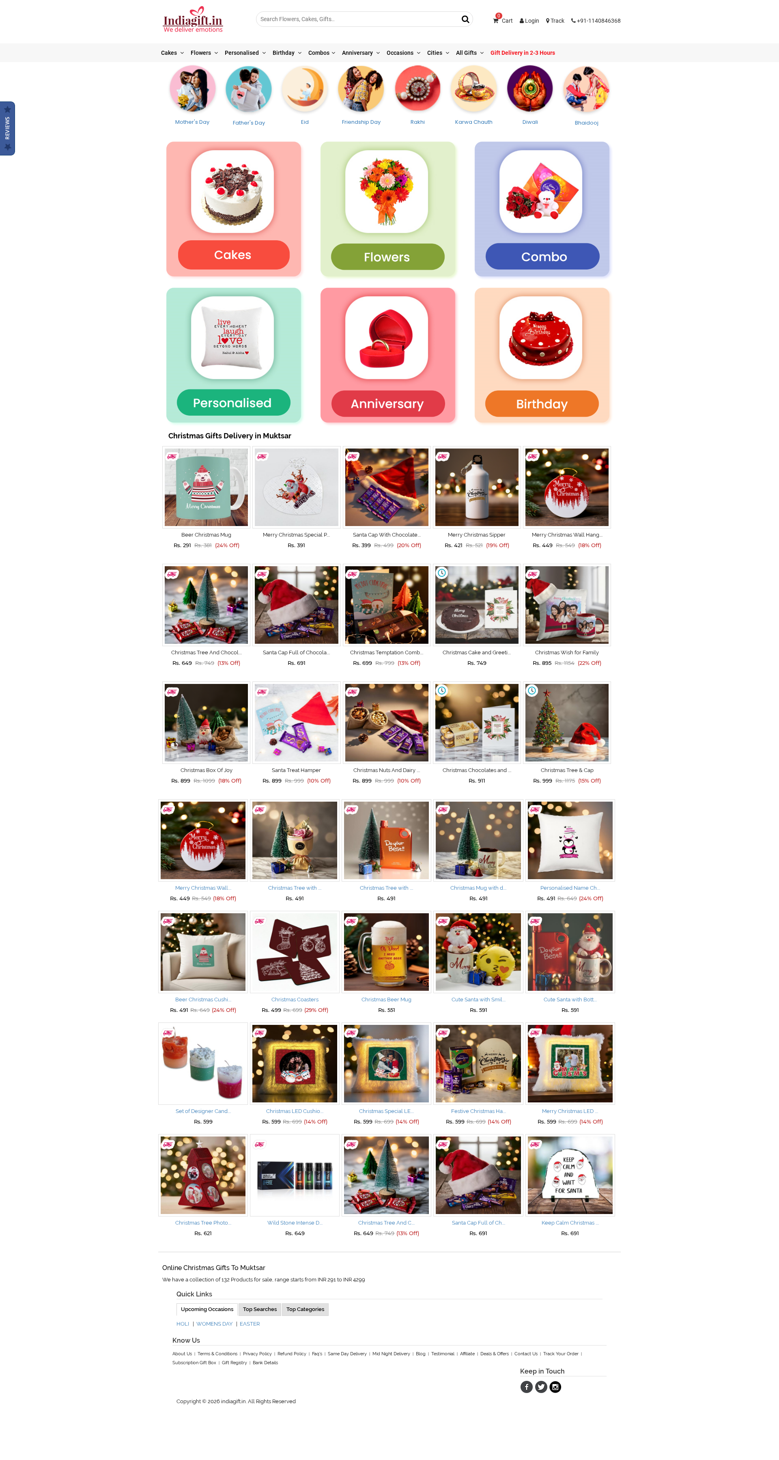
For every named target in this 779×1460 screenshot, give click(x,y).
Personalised (242, 53)
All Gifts (467, 53)
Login (531, 20)
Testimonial (442, 1353)
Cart (505, 20)
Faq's (317, 1353)
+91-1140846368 (598, 20)
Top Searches (260, 1309)
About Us (182, 1353)
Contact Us (526, 1353)
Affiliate (467, 1353)
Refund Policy (292, 1353)
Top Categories (305, 1309)
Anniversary (358, 53)
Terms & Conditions (217, 1353)
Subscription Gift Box (194, 1362)
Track (556, 20)
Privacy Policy (257, 1353)
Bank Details (265, 1362)
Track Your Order (561, 1353)
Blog (421, 1353)
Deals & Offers (494, 1353)
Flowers (201, 53)
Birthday (284, 53)
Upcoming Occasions (207, 1309)
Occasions (401, 53)
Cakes (169, 53)
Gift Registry (234, 1362)
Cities (435, 53)
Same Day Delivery (347, 1353)
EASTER (250, 1324)
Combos (318, 53)
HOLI (182, 1324)
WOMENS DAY (214, 1324)
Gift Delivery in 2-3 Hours (523, 53)
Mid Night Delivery (391, 1353)
